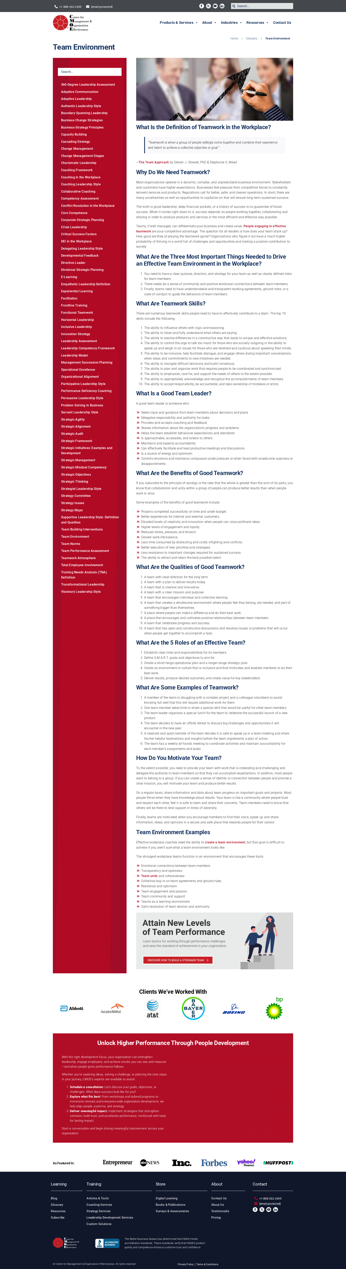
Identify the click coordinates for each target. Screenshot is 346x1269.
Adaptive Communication (79, 92)
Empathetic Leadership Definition (86, 284)
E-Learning (69, 277)
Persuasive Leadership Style (82, 398)
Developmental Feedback (80, 255)
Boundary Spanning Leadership (84, 113)
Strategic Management (78, 460)
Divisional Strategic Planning (82, 270)
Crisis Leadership (74, 227)
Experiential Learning (77, 291)
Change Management (77, 149)
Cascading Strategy (75, 142)
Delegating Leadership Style (82, 248)
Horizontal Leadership (77, 320)
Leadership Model (74, 355)
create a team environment (225, 842)
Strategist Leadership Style (81, 489)
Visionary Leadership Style (81, 592)
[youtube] (215, 6)
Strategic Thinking (74, 481)
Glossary (251, 38)
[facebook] (201, 6)
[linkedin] (222, 6)
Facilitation (69, 298)
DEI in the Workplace (76, 241)
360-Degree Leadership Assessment (88, 84)
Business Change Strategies (82, 120)
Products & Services (176, 22)
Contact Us (282, 22)
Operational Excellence (78, 370)
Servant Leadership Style (80, 412)
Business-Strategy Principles (82, 127)
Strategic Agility (73, 419)
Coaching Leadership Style (81, 184)
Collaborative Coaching (78, 191)
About (207, 22)
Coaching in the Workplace (81, 177)
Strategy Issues (72, 503)
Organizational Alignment (80, 377)
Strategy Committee (76, 496)
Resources (255, 22)
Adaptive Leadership (76, 99)
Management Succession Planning (86, 362)
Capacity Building (74, 134)
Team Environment (75, 537)
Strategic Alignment (76, 426)
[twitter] (208, 6)
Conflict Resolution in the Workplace (88, 206)
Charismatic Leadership (78, 163)
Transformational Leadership (82, 584)
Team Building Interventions (82, 529)
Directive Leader (73, 263)
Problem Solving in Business (82, 405)
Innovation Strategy (75, 334)
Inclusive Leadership (76, 327)
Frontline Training (74, 305)
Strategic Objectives (76, 474)
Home (234, 38)
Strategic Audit (72, 434)
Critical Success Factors (79, 234)
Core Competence (74, 213)
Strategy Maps (72, 510)
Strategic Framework (76, 441)
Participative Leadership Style (83, 384)
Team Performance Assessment (85, 551)
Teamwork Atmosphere (78, 558)
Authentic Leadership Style (81, 106)
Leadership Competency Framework (88, 348)
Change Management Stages (82, 156)
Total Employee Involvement (82, 565)
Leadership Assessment (79, 341)
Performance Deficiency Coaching (86, 391)
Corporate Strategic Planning (82, 220)
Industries (229, 22)
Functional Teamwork (77, 312)
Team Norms (70, 544)
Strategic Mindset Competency (84, 467)
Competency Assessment (80, 198)
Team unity (149, 876)
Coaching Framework (77, 170)
